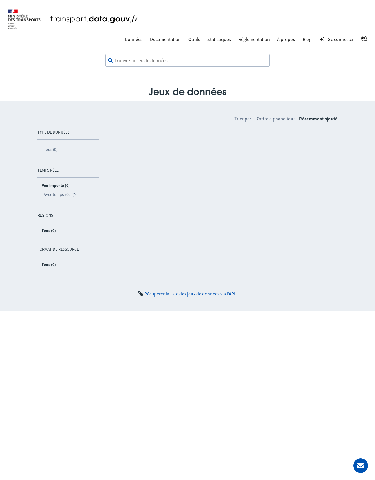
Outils (194, 39)
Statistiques (219, 39)
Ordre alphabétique (276, 119)
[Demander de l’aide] (360, 465)
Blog (307, 39)
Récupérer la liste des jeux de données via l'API (189, 294)
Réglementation (254, 39)
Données (133, 39)
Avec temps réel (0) (60, 194)
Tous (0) (50, 149)
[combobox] (187, 60)
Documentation (165, 39)
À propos (286, 39)
